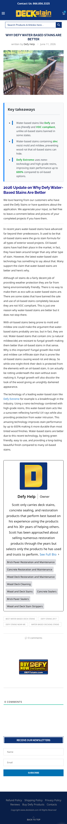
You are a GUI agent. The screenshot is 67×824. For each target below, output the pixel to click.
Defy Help (29, 44)
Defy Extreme (11, 398)
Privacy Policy (53, 800)
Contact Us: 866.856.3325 (33, 3)
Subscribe (33, 773)
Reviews (15, 804)
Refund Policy (14, 800)
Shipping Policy (33, 800)
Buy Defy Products (33, 804)
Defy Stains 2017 (49, 618)
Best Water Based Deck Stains (20, 618)
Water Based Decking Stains (45, 624)
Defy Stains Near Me (15, 624)
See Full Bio (48, 554)
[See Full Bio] (59, 554)
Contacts (52, 804)
